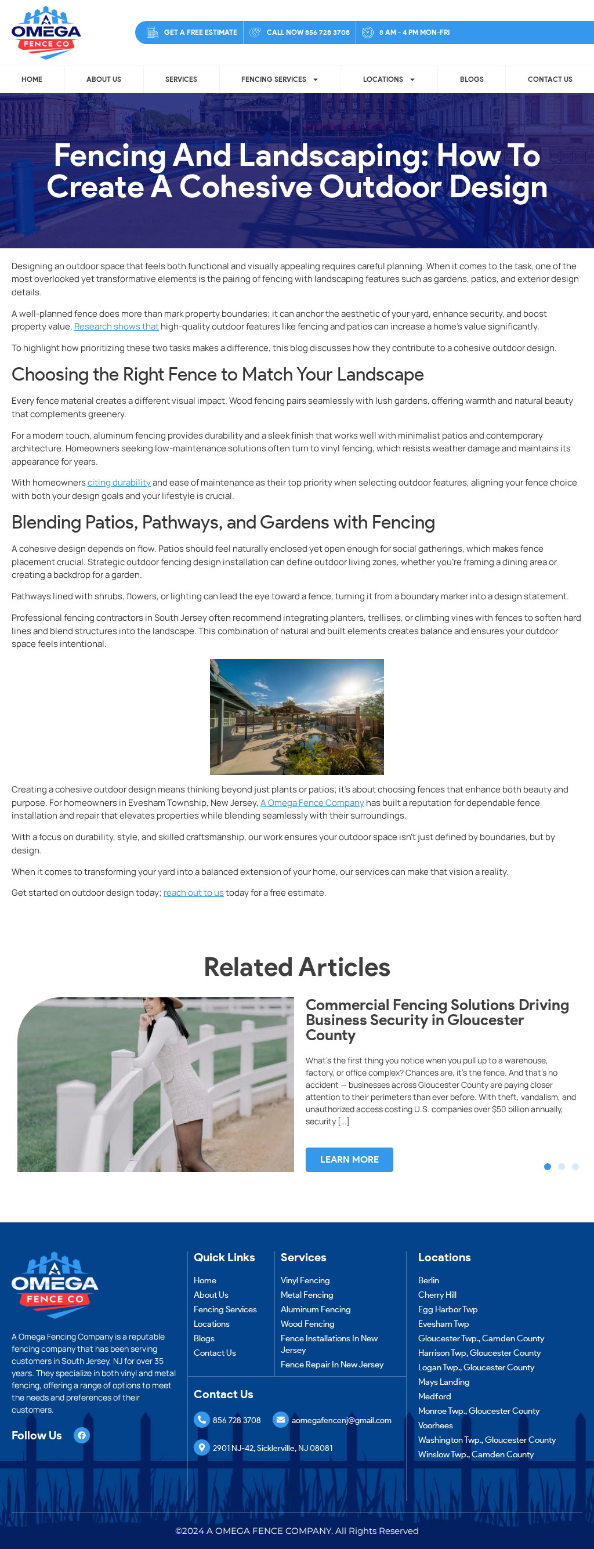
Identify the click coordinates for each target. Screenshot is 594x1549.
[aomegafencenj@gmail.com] (281, 1420)
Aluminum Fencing (316, 1309)
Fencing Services (273, 79)
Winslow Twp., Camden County (476, 1454)
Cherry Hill (437, 1295)
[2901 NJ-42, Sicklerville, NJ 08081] (202, 1447)
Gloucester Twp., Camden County (481, 1338)
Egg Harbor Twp (448, 1309)
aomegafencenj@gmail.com (342, 1420)
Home (31, 79)
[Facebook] (82, 1435)
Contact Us (550, 79)
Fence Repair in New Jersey (332, 1364)
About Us (103, 79)
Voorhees (435, 1425)
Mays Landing (444, 1382)
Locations (383, 79)
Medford (434, 1396)
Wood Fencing (308, 1324)
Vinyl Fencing (305, 1280)
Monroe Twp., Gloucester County (478, 1411)
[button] (547, 1166)
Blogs (472, 79)
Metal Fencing (307, 1295)
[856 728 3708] (202, 1420)
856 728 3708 (237, 1420)
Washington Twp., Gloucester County (487, 1440)
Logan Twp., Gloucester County (476, 1367)
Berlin (428, 1280)
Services (181, 79)
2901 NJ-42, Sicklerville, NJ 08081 (272, 1448)
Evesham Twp (443, 1324)
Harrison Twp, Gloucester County (479, 1353)
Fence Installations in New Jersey (329, 1344)
